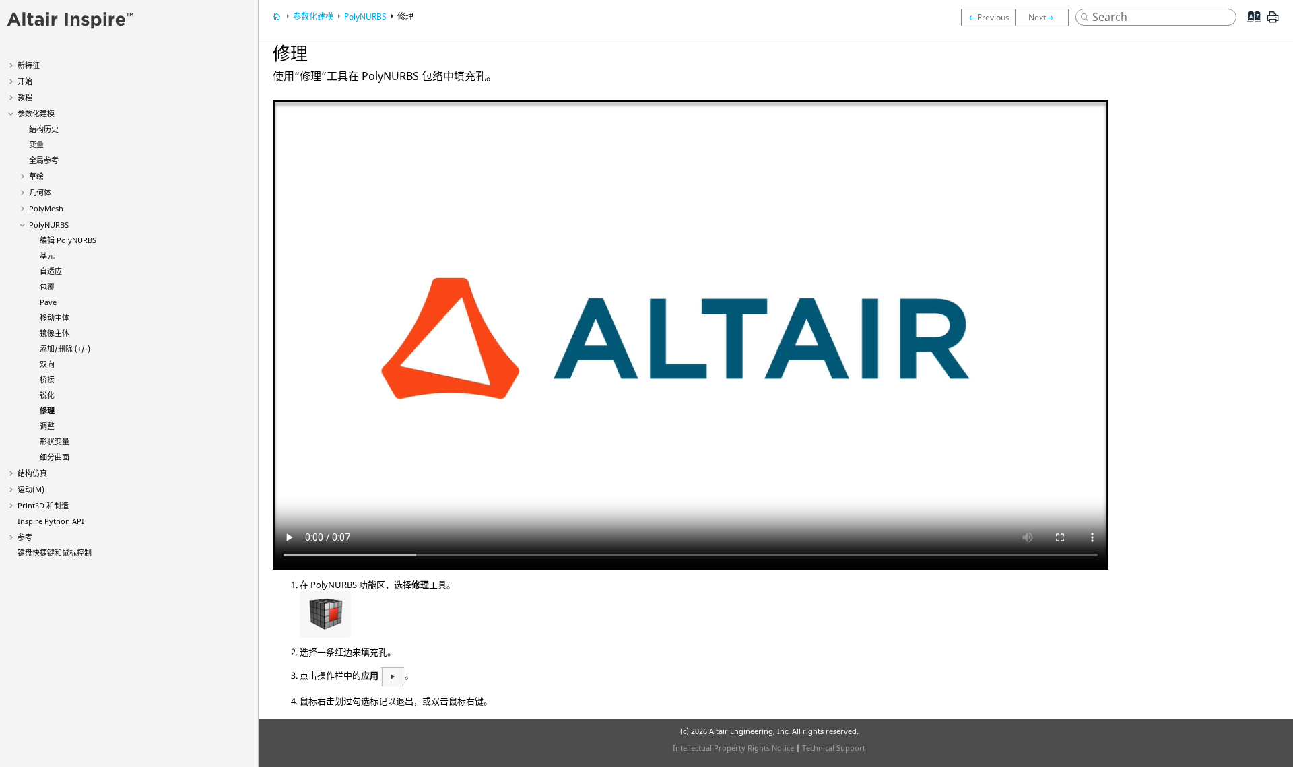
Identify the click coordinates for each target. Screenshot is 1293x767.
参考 (25, 537)
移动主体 (54, 317)
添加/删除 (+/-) (65, 348)
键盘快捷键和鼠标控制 (55, 552)
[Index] (1249, 27)
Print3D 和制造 (43, 505)
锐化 (47, 395)
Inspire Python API (51, 521)
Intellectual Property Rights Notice (733, 748)
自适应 (51, 271)
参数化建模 (36, 113)
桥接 (47, 379)
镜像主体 (54, 333)
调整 (47, 426)
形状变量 (54, 441)
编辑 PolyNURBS (68, 240)
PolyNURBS (49, 225)
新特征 (29, 65)
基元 (47, 256)
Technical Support (833, 748)
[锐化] (988, 17)
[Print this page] (1272, 22)
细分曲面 (54, 457)
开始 (25, 81)
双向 (47, 364)
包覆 (47, 286)
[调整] (1045, 17)
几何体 (40, 192)
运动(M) (31, 489)
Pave (48, 302)
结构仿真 (32, 473)
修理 (47, 410)
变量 (36, 144)
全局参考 (44, 160)
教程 (25, 97)
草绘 (36, 176)
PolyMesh (46, 208)
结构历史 (44, 129)
